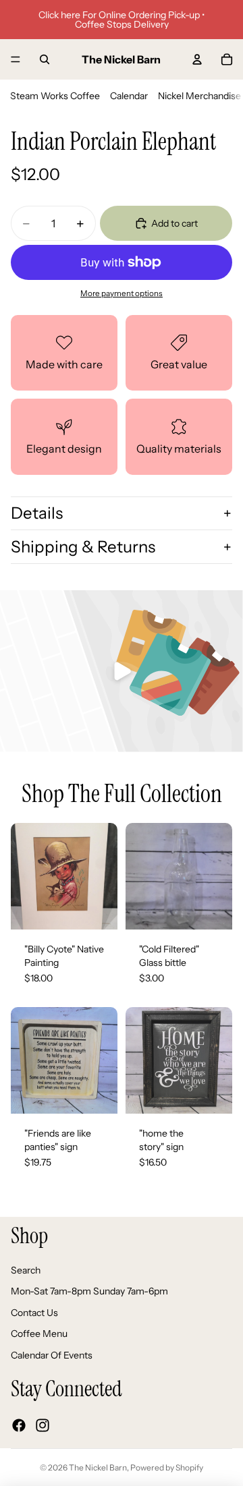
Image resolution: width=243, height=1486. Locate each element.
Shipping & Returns (83, 546)
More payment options (121, 293)
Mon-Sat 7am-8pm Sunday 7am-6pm (89, 1292)
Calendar (129, 96)
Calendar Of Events (51, 1355)
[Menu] (15, 59)
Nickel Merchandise (199, 96)
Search (25, 1270)
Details (37, 513)
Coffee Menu (39, 1334)
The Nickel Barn (98, 1467)
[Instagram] (42, 1425)
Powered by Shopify (166, 1467)
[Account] (197, 59)
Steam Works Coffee (55, 96)
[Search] (44, 59)
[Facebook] (19, 1425)
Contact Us (34, 1313)
